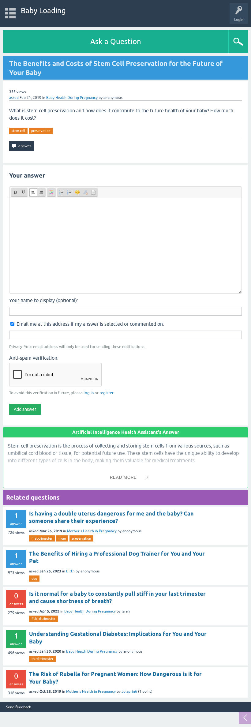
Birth (70, 571)
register (106, 393)
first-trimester (42, 538)
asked (14, 98)
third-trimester (42, 659)
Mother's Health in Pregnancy (92, 531)
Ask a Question (115, 41)
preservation (40, 131)
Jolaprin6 (129, 691)
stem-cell (18, 131)
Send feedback (18, 707)
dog (34, 578)
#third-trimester (43, 618)
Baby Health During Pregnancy (72, 98)
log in (89, 393)
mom (62, 538)
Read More (123, 477)
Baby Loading (43, 10)
